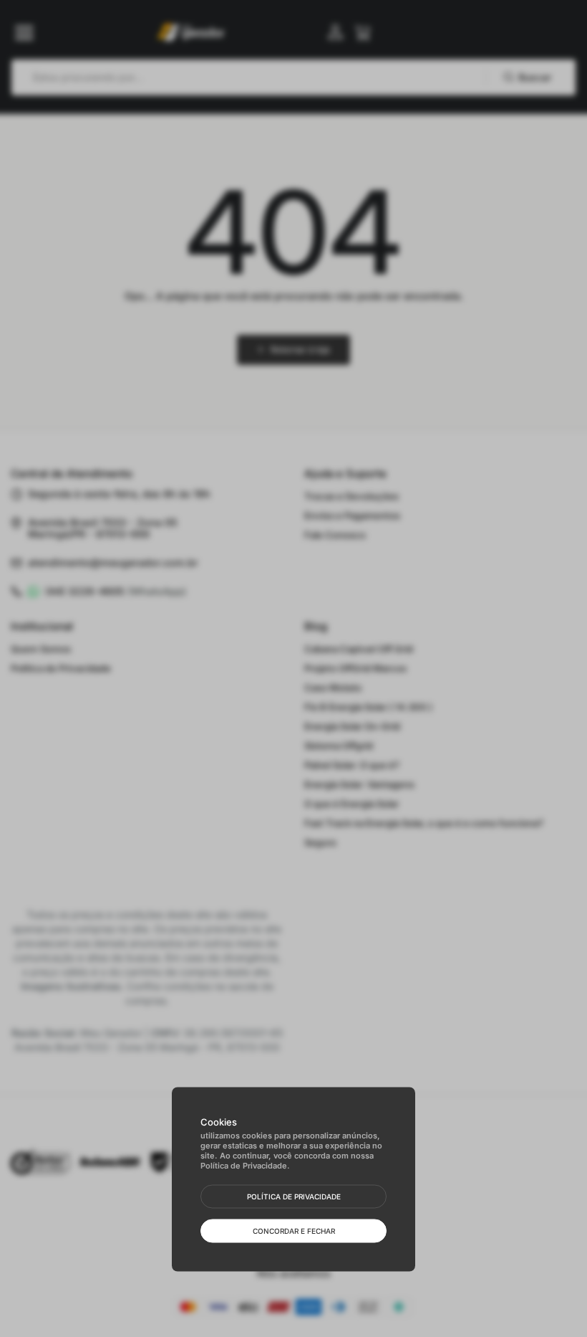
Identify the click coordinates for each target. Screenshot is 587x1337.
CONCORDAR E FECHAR (294, 1231)
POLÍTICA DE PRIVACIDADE (294, 1196)
